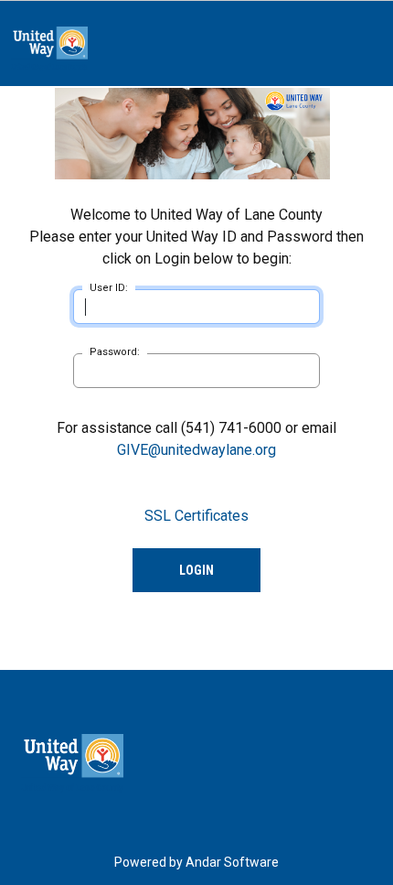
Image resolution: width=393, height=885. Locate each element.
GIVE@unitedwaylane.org (196, 450)
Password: (115, 352)
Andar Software (232, 862)
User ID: (109, 288)
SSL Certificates (196, 515)
